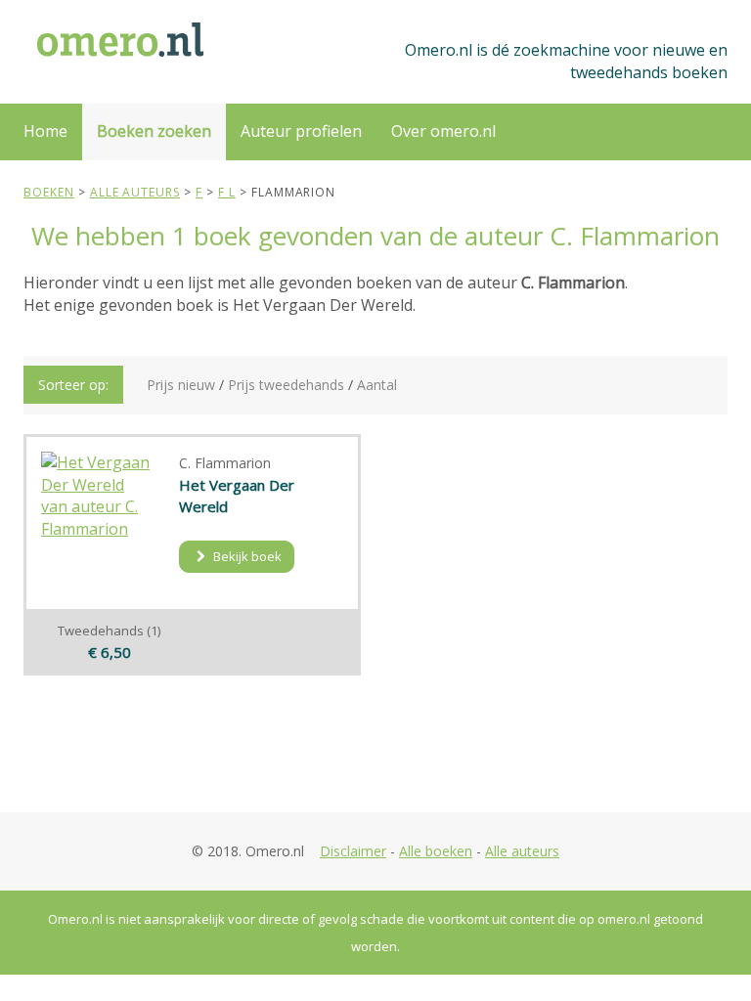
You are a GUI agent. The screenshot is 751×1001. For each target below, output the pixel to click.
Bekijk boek (246, 556)
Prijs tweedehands (286, 384)
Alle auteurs (522, 851)
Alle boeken (435, 851)
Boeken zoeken (154, 131)
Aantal (377, 384)
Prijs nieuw (181, 384)
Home (45, 131)
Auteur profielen (301, 131)
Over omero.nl (443, 131)
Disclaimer (353, 851)
